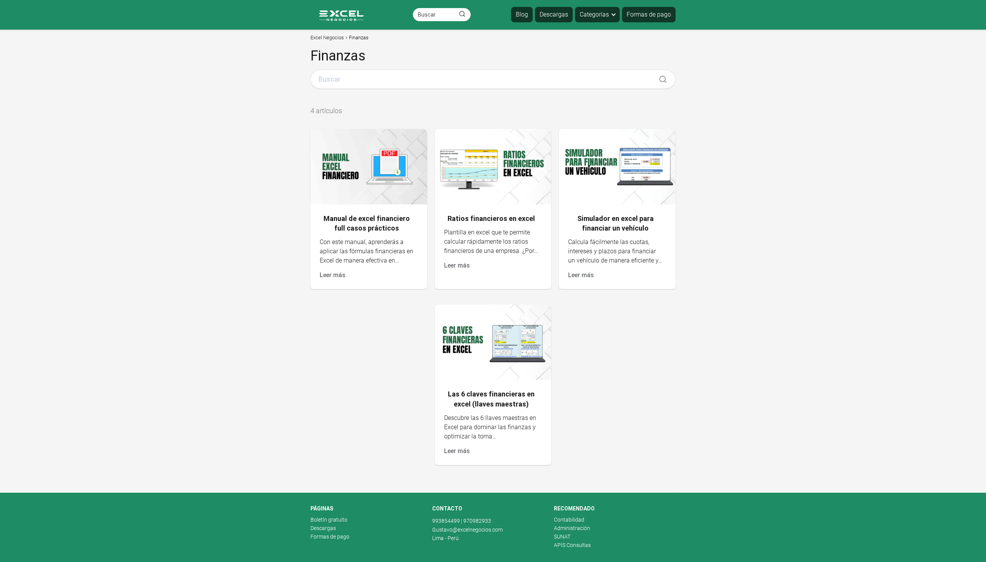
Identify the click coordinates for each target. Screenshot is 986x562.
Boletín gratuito (328, 520)
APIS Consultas (572, 545)
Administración (572, 528)
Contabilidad (569, 520)
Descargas (554, 14)
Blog (522, 14)
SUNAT (562, 537)
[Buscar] (462, 14)
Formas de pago (649, 14)
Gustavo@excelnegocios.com (467, 530)
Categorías (594, 14)
